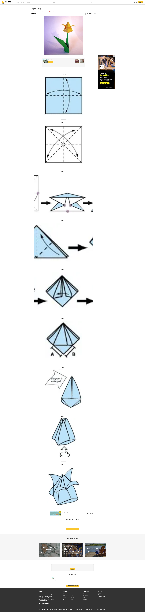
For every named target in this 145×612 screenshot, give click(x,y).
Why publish (86, 594)
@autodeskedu (103, 596)
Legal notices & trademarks (100, 609)
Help (84, 597)
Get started (85, 595)
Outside (72, 597)
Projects (17, 2)
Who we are (85, 601)
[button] (95, 14)
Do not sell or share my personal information (83, 609)
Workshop (65, 595)
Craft (39, 11)
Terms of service (53, 609)
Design (64, 597)
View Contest (90, 513)
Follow (50, 62)
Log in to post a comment (72, 585)
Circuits (64, 594)
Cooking (72, 594)
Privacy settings (69, 609)
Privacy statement (61, 609)
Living (72, 595)
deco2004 (34, 11)
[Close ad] (114, 56)
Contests (23, 2)
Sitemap (85, 599)
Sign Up (141, 2)
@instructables (103, 594)
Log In (135, 2)
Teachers (29, 2)
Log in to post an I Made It (72, 529)
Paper (42, 11)
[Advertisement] (106, 72)
